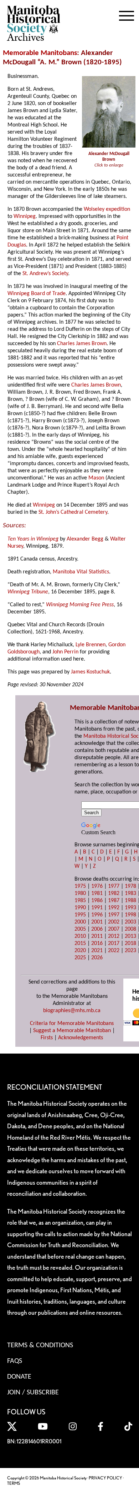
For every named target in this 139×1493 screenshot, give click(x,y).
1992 (113, 908)
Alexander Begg (85, 539)
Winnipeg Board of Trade (36, 294)
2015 (80, 943)
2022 (113, 951)
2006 (97, 929)
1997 (113, 915)
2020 (80, 951)
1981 (97, 893)
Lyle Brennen (90, 645)
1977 (113, 886)
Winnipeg (25, 216)
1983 (130, 893)
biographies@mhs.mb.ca (72, 1011)
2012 (113, 936)
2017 (113, 943)
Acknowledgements (80, 1038)
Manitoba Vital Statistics (81, 572)
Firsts (47, 1038)
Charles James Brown (82, 344)
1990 (80, 908)
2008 (130, 929)
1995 (80, 915)
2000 (80, 922)
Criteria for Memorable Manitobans (72, 1023)
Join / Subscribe (33, 1392)
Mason (96, 478)
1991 (97, 908)
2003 (130, 922)
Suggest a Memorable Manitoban (72, 1031)
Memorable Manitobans (40, 53)
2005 (80, 929)
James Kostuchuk (90, 672)
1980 (80, 893)
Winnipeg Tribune (27, 592)
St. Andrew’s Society (45, 274)
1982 (113, 893)
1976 (97, 886)
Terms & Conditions (40, 1345)
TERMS (13, 1483)
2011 (97, 936)
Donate (19, 1376)
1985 (80, 901)
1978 (130, 886)
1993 (130, 908)
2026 (97, 958)
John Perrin (65, 652)
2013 (130, 936)
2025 (80, 958)
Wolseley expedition (107, 209)
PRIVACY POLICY (105, 1477)
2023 (130, 951)
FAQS (14, 1361)
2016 (97, 943)
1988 (130, 901)
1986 (97, 901)
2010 (80, 936)
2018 (130, 943)
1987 (113, 901)
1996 (97, 915)
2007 (113, 929)
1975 (80, 886)
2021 (97, 951)
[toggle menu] (126, 14)
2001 (97, 922)
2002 (113, 922)
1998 (130, 915)
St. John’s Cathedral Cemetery (72, 512)
